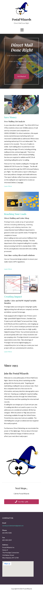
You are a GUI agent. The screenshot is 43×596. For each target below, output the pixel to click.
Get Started (21, 76)
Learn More (8, 186)
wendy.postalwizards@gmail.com (12, 525)
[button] (22, 30)
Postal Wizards (21, 19)
